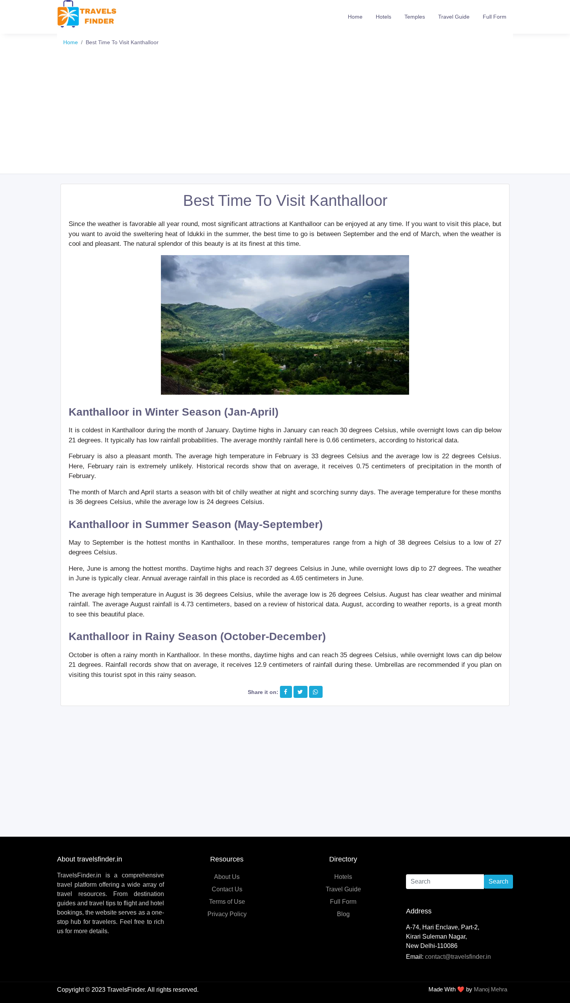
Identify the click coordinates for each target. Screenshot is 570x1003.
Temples (414, 17)
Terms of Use (227, 901)
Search (498, 881)
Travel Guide (454, 17)
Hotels (383, 17)
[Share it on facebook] (285, 692)
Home (355, 17)
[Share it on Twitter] (300, 692)
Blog (343, 914)
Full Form (494, 17)
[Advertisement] (285, 115)
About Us (227, 877)
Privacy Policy (227, 914)
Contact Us (227, 889)
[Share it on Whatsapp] (315, 692)
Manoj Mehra (490, 989)
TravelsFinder (126, 989)
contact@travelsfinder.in (458, 956)
